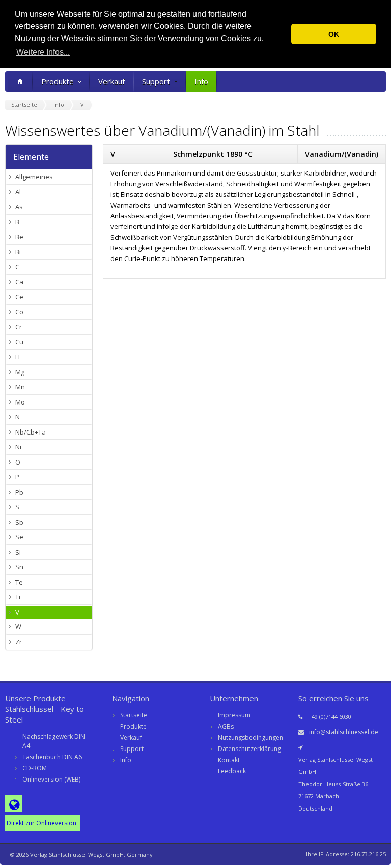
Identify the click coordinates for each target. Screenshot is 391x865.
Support (156, 81)
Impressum (234, 715)
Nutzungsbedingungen (250, 737)
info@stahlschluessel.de (343, 732)
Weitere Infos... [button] (43, 52)
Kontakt (229, 760)
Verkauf (111, 81)
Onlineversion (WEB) (51, 779)
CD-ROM (34, 768)
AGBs (226, 726)
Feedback (232, 771)
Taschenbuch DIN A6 (52, 757)
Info (201, 81)
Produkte (57, 81)
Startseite (133, 715)
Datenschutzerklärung (249, 748)
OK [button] (333, 34)
